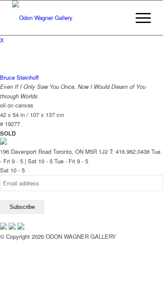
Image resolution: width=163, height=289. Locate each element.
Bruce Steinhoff (19, 77)
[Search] (118, 17)
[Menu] (139, 17)
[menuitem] (118, 17)
